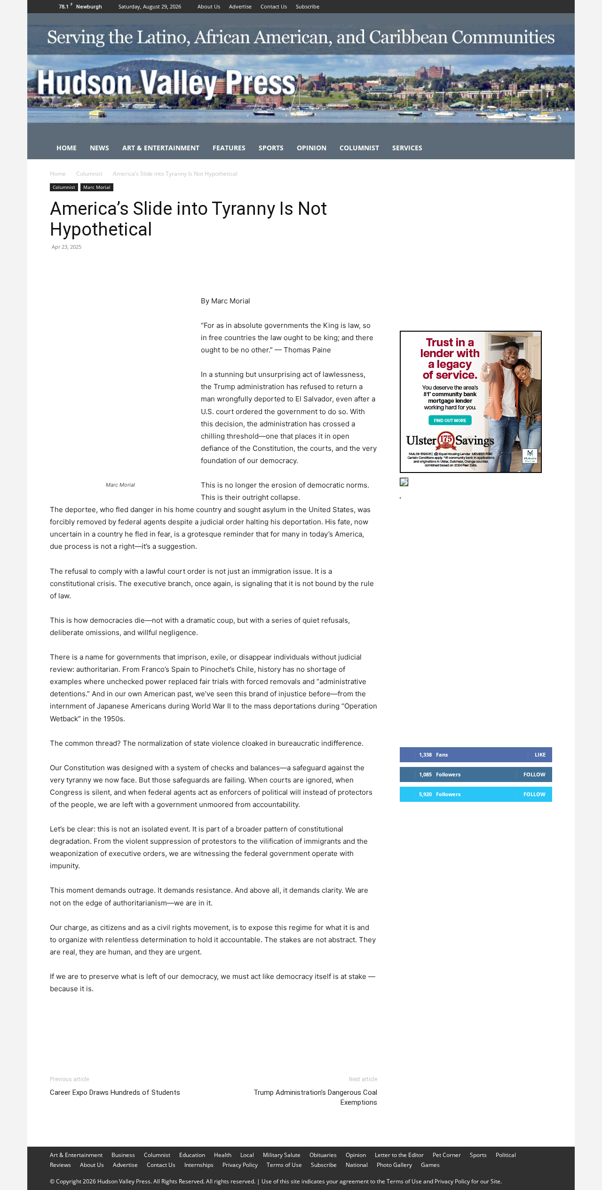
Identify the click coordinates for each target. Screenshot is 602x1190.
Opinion (311, 147)
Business (123, 1155)
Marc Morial (97, 187)
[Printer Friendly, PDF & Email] (331, 1014)
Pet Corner (447, 1155)
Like (540, 754)
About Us (209, 6)
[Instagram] (530, 6)
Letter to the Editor (399, 1155)
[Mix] (189, 268)
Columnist (359, 147)
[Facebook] (514, 6)
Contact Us (274, 6)
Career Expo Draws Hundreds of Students (115, 1092)
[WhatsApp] (124, 268)
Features (229, 147)
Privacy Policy (240, 1165)
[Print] (167, 268)
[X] (545, 6)
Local (247, 1155)
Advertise (240, 6)
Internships (199, 1165)
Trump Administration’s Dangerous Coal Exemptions (315, 1097)
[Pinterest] (102, 268)
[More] (233, 268)
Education (192, 1155)
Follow (534, 774)
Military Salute (282, 1155)
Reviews (60, 1165)
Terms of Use (284, 1165)
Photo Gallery (394, 1165)
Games (430, 1165)
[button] (541, 148)
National (357, 1165)
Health (222, 1155)
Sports (271, 147)
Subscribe (307, 6)
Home (66, 147)
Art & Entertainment (160, 147)
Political (506, 1155)
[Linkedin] (145, 268)
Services (407, 147)
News (99, 147)
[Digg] (210, 268)
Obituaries (323, 1155)
